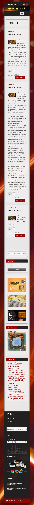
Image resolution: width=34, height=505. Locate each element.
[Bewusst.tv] (16, 8)
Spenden (9, 421)
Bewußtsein (13, 366)
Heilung (19, 376)
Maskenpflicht (11, 385)
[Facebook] (26, 4)
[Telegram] (24, 4)
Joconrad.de (11, 353)
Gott (15, 376)
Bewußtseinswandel (15, 369)
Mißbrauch (17, 393)
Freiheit (23, 374)
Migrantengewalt (14, 391)
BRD (9, 371)
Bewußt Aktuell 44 (14, 34)
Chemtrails (14, 370)
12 (14, 448)
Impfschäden (13, 378)
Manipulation (16, 384)
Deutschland (11, 374)
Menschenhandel (12, 389)
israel (9, 380)
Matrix (17, 385)
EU (20, 374)
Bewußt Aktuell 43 (14, 87)
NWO (22, 393)
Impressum (10, 418)
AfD (13, 363)
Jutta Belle (10, 382)
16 (25, 448)
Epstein (17, 374)
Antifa (20, 363)
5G (8, 363)
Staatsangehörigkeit (12, 396)
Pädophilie (20, 394)
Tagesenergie (20, 396)
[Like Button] (10, 71)
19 (14, 450)
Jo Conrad (17, 379)
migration (11, 393)
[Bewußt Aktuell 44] (12, 42)
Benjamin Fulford (14, 365)
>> (19, 77)
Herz (22, 376)
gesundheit (10, 376)
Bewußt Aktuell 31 (14, 210)
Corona (21, 370)
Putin (16, 395)
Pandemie (11, 395)
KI (14, 382)
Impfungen (22, 378)
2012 (11, 363)
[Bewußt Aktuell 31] (12, 218)
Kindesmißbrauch (19, 382)
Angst (17, 363)
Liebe (10, 384)
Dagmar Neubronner (16, 372)
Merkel (19, 389)
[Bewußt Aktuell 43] (12, 95)
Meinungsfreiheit (12, 387)
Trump (11, 398)
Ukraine (19, 398)
